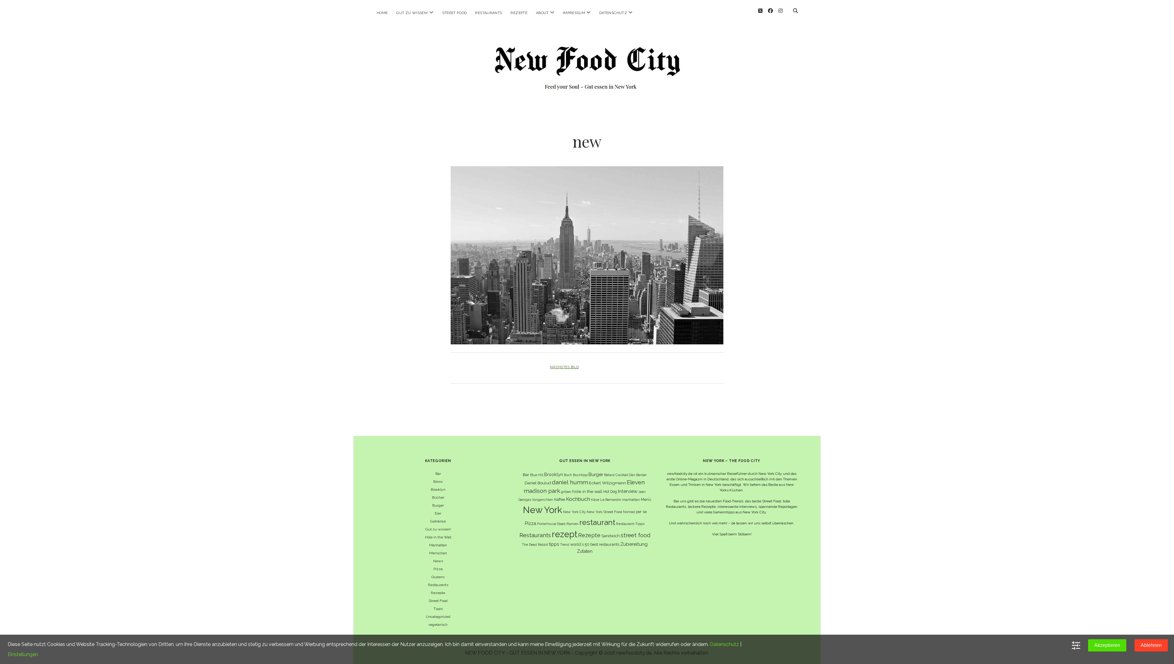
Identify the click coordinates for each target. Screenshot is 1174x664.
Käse (595, 499)
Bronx (438, 481)
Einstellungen (23, 654)
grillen (566, 492)
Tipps (438, 609)
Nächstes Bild (564, 367)
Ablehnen (1151, 645)
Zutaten (585, 551)
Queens (438, 577)
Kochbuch (578, 499)
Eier (438, 513)
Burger (438, 505)
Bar (438, 473)
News (438, 561)
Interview (627, 491)
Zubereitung (634, 544)
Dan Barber (638, 475)
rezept (564, 534)
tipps (554, 544)
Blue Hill (536, 475)
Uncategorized (438, 616)
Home (382, 13)
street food (635, 535)
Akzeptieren (1107, 645)
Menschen (438, 553)
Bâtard (609, 475)
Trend (564, 544)
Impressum (574, 13)
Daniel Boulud (538, 483)
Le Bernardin (610, 499)
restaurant (597, 522)
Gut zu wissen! (412, 13)
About (542, 13)
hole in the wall (587, 491)
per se (641, 511)
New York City (574, 512)
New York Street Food (604, 512)
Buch (568, 475)
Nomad (629, 512)
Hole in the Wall (438, 537)
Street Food (454, 13)
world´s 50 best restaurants (594, 544)
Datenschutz (613, 13)
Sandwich (610, 536)
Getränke (438, 521)
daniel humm (570, 482)
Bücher (438, 497)
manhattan (631, 499)
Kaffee (559, 499)
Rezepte (519, 13)
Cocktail (621, 475)
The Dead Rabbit (535, 544)
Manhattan (438, 545)
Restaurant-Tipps (630, 524)
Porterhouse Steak (551, 524)
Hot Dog (610, 491)
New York (542, 509)
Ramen (572, 524)
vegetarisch (438, 624)
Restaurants (488, 13)
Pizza (438, 569)
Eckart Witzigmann (607, 482)
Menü (646, 499)
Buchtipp (580, 475)
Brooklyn (438, 489)
